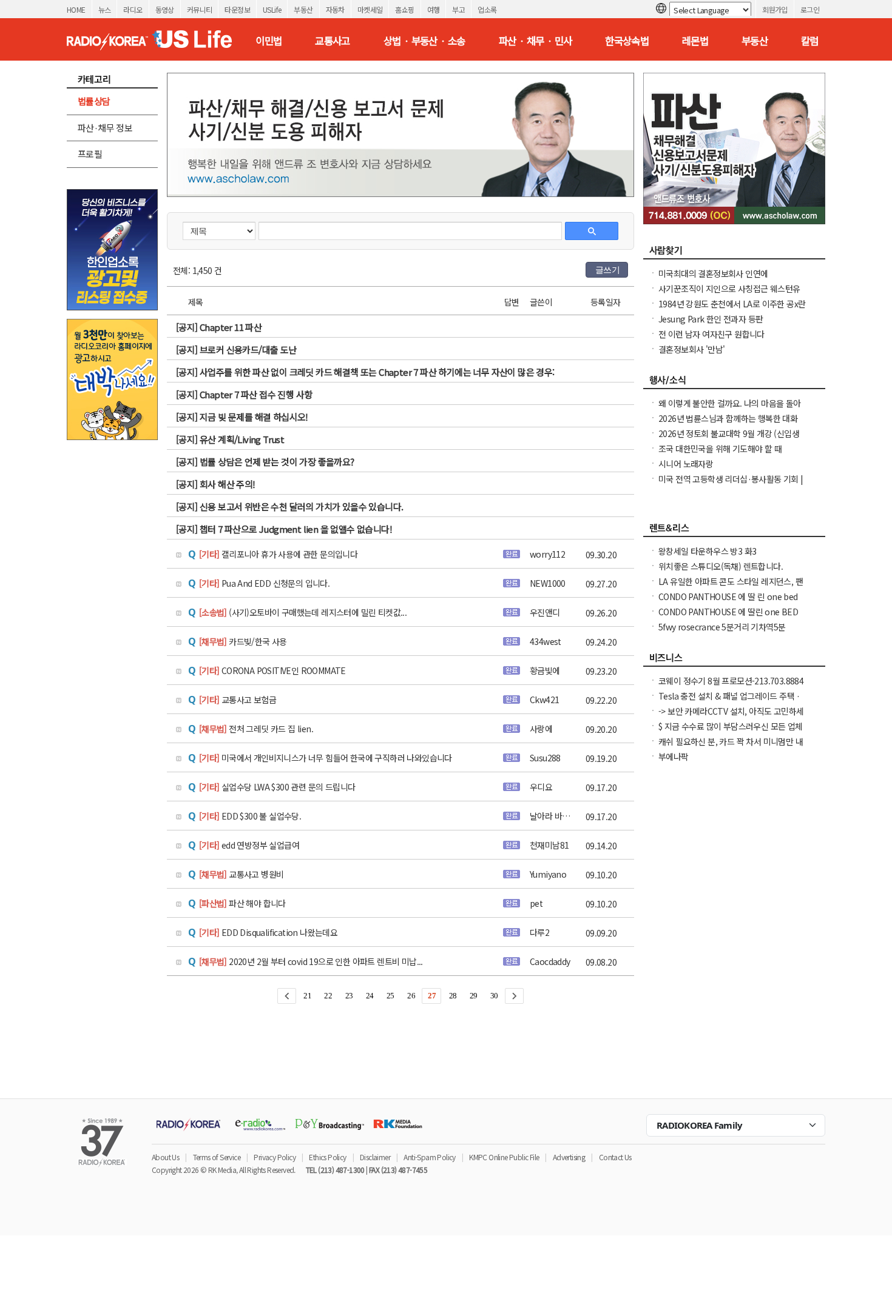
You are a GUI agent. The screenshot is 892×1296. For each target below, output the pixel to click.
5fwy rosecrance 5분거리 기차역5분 (721, 627)
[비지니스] (734, 660)
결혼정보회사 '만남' (691, 349)
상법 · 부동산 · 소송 (424, 40)
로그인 (809, 9)
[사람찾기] (734, 253)
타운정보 (237, 9)
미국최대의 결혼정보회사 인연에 (713, 273)
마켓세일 (370, 9)
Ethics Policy (327, 1157)
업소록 (487, 9)
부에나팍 (673, 756)
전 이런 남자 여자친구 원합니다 (711, 334)
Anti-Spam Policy (429, 1157)
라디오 (132, 9)
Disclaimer (375, 1157)
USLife (272, 9)
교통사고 (332, 40)
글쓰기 (607, 270)
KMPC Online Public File (504, 1157)
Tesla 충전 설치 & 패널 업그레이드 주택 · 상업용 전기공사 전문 (729, 702)
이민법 (268, 40)
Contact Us (615, 1157)
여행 (433, 9)
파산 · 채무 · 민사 (535, 40)
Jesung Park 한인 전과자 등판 (710, 319)
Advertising (569, 1157)
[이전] (286, 996)
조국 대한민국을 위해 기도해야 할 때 (720, 449)
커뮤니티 (199, 9)
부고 (458, 9)
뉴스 (104, 9)
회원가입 (775, 9)
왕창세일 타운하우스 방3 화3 (707, 551)
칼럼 (810, 40)
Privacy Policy (275, 1157)
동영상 (164, 9)
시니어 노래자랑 (685, 464)
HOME (76, 9)
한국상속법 (627, 40)
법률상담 (94, 101)
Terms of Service (216, 1157)
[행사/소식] (734, 383)
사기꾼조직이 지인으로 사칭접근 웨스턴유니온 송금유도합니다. (729, 294)
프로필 (90, 153)
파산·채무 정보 (105, 127)
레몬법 (695, 40)
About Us (165, 1157)
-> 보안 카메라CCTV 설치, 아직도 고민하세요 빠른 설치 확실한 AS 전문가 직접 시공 (730, 717)
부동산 (303, 9)
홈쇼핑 (404, 9)
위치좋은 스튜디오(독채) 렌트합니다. (720, 566)
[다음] (514, 996)
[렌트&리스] (734, 531)
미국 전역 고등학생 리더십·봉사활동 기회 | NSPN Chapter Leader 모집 (730, 485)
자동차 (335, 9)
